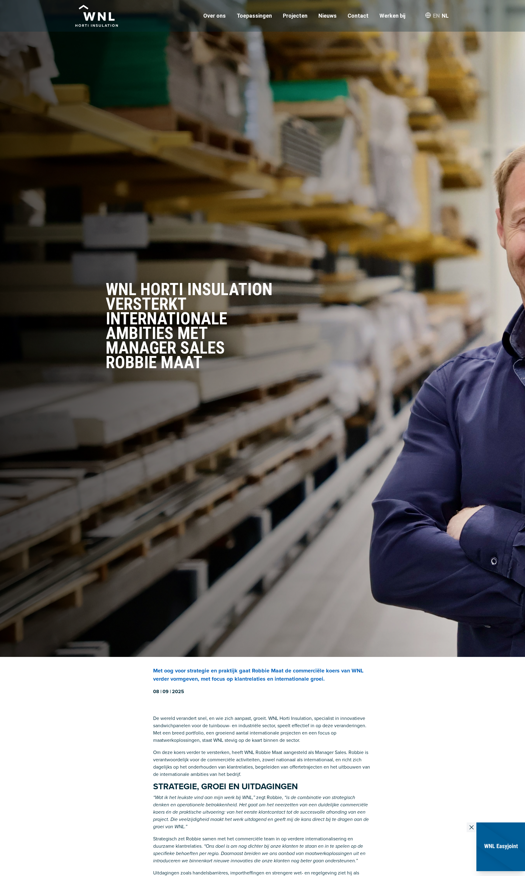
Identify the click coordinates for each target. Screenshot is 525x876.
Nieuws (327, 15)
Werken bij (392, 15)
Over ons (214, 15)
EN (436, 15)
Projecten (295, 15)
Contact (358, 15)
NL (445, 15)
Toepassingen (254, 15)
